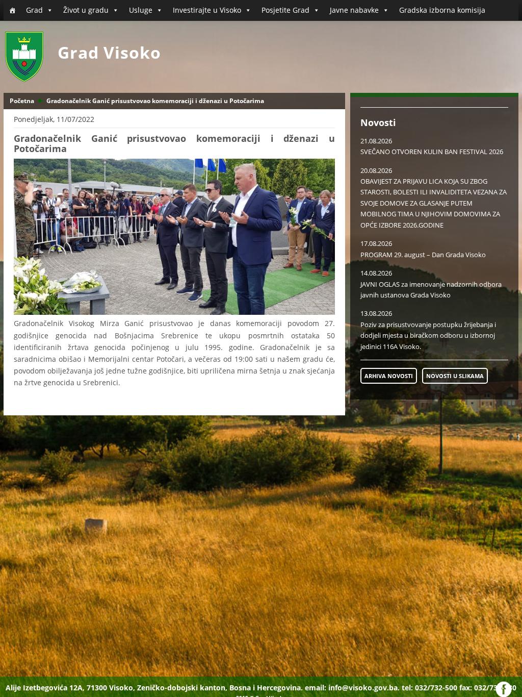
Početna (22, 100)
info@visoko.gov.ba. (364, 687)
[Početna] (12, 10)
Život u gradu (86, 10)
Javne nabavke (354, 10)
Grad (34, 10)
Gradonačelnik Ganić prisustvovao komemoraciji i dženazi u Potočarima (155, 100)
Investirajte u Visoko (207, 10)
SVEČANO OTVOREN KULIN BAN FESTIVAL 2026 (431, 151)
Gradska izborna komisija (442, 10)
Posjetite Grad (285, 10)
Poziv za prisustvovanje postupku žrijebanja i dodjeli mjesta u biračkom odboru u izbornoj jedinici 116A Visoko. (428, 335)
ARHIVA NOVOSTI (388, 376)
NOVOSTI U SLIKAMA (455, 376)
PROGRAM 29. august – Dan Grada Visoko (423, 254)
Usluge (140, 10)
